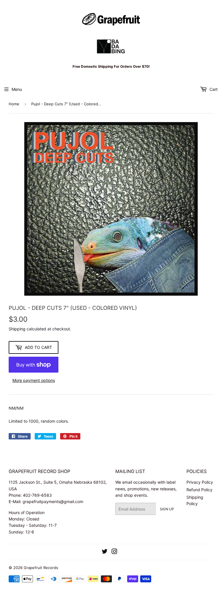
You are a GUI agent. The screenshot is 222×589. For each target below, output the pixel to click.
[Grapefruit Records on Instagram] (114, 552)
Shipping (17, 328)
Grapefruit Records (41, 567)
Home (14, 104)
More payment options (33, 380)
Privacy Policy (199, 482)
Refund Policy (199, 489)
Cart (213, 89)
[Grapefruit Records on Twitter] (105, 552)
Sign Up (167, 509)
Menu (17, 89)
